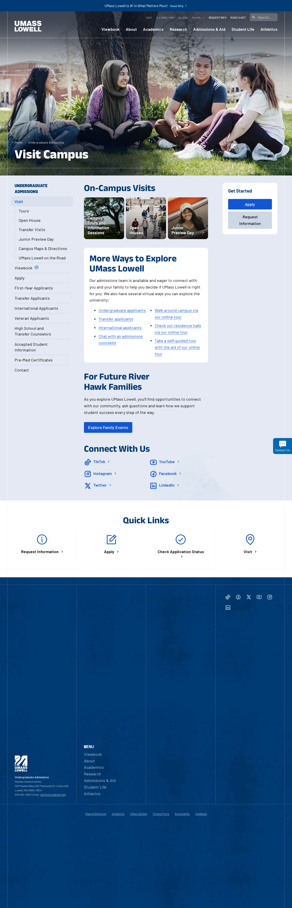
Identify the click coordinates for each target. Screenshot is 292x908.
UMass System (138, 813)
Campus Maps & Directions (43, 248)
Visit (149, 17)
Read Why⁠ (177, 6)
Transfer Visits (32, 229)
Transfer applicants (116, 318)
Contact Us (118, 813)
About (131, 29)
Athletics (269, 29)
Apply (19, 277)
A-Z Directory (165, 17)
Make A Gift (238, 17)
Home (18, 142)
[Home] (28, 26)
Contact (22, 369)
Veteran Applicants (32, 318)
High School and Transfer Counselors (33, 331)
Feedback (201, 813)
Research (178, 29)
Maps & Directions (95, 813)
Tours (24, 210)
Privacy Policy (161, 813)
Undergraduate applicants (122, 310)
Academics (153, 29)
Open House (30, 220)
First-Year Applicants (34, 287)
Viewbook (111, 29)
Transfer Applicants (32, 298)
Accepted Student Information (31, 347)
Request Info (217, 17)
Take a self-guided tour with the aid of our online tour (177, 347)
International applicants (120, 327)
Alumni (183, 17)
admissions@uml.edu (53, 794)
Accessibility (182, 813)
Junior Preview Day (36, 239)
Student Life (243, 29)
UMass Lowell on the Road (42, 257)
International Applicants (36, 308)
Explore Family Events (108, 427)
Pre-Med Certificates (34, 359)
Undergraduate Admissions (46, 142)
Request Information (250, 220)
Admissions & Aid (209, 29)
